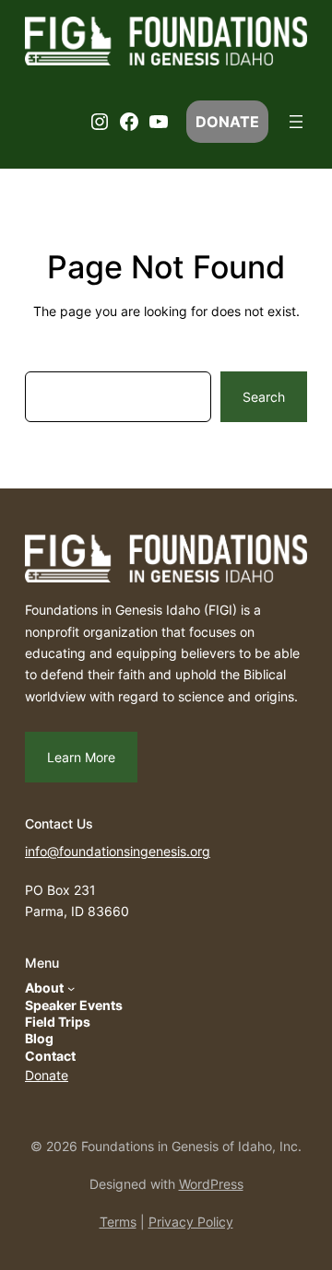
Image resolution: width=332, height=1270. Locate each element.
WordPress (211, 1184)
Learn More (81, 757)
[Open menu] (296, 122)
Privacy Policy (190, 1221)
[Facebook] (129, 122)
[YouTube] (159, 122)
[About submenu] (71, 988)
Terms (118, 1221)
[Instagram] (100, 122)
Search (264, 397)
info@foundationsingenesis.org (117, 851)
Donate (46, 1075)
